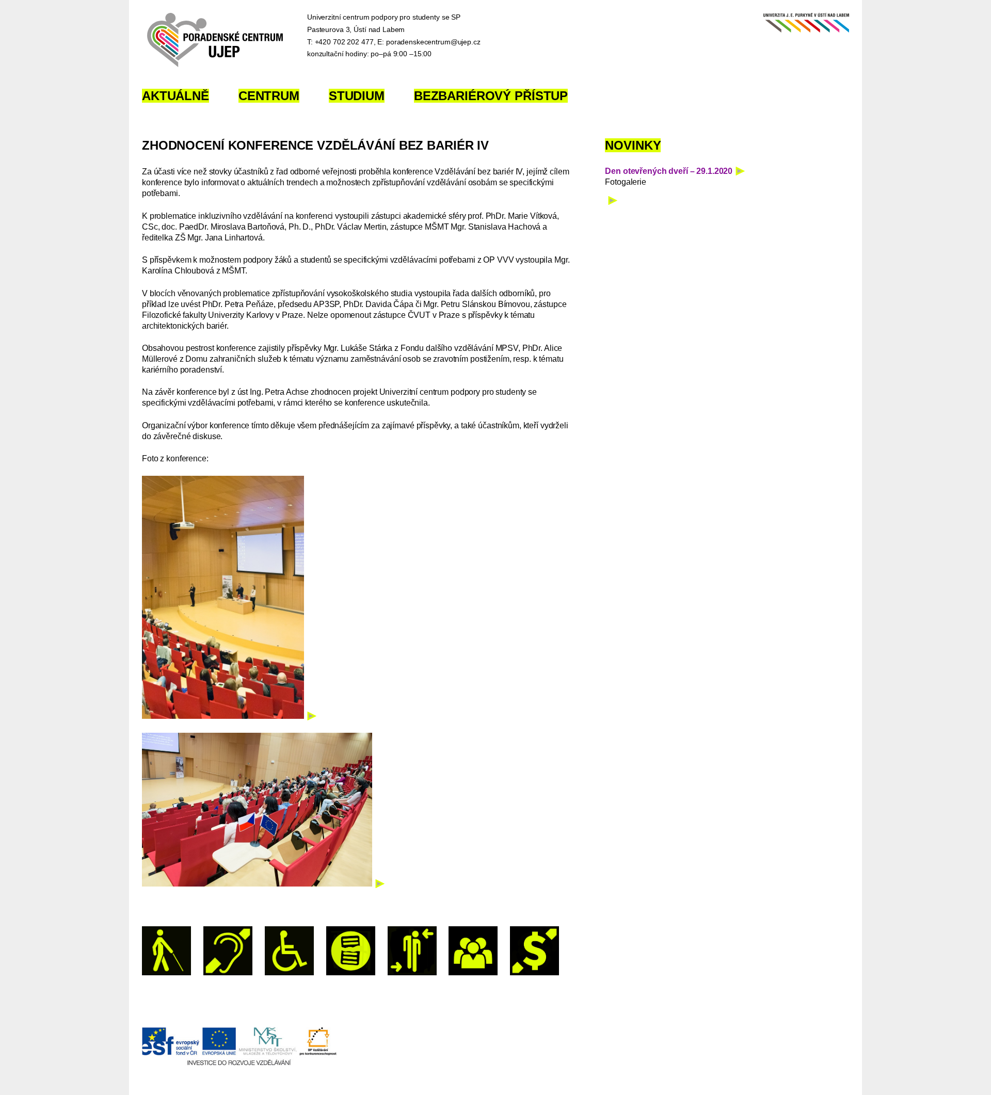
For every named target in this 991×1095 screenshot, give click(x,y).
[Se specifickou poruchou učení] (350, 950)
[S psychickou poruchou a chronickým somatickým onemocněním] (412, 950)
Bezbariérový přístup (491, 96)
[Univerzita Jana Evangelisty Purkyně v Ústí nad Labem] (803, 25)
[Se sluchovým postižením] (227, 950)
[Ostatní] (473, 950)
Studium (357, 96)
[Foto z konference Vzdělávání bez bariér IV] (263, 883)
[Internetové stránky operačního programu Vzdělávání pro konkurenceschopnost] (239, 1063)
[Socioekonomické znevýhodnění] (534, 950)
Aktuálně (175, 96)
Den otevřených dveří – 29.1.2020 (668, 171)
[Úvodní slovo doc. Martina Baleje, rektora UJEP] (229, 716)
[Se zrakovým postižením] (166, 950)
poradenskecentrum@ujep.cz (433, 42)
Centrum (268, 96)
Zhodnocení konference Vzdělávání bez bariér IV (315, 145)
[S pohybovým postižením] (289, 950)
